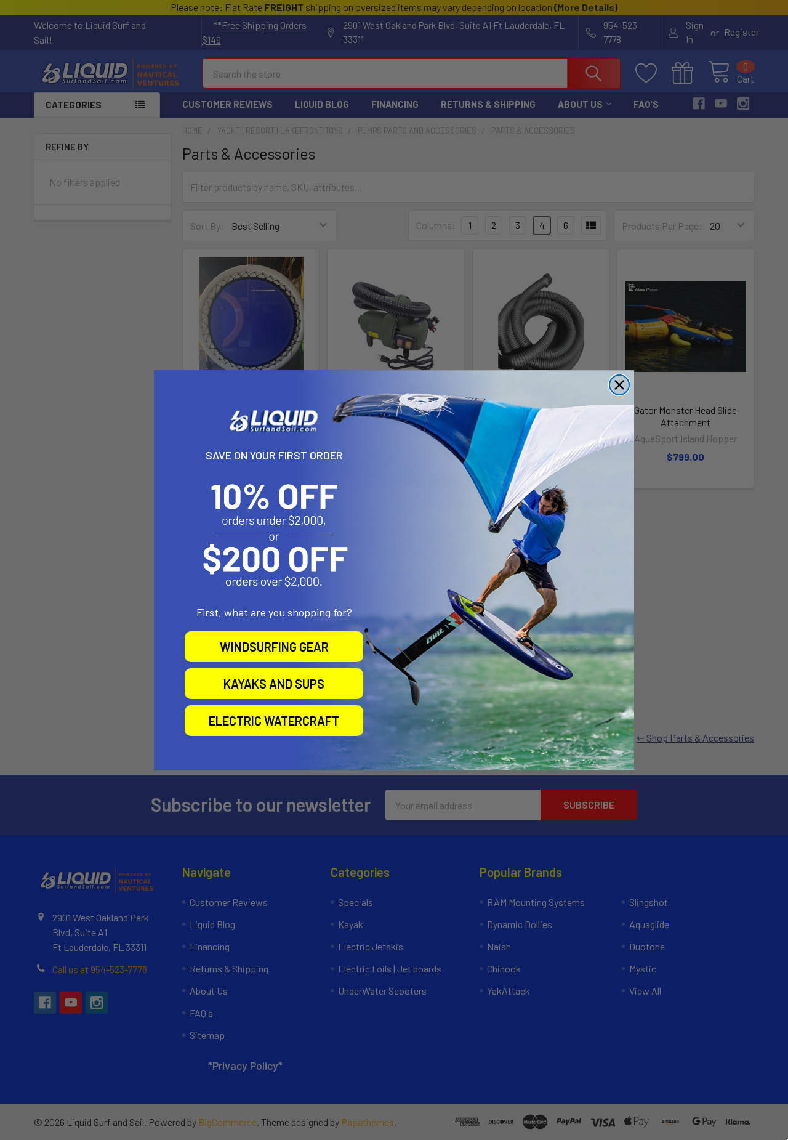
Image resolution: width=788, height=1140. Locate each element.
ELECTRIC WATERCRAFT (274, 720)
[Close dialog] (619, 385)
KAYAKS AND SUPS (273, 683)
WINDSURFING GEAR (274, 646)
